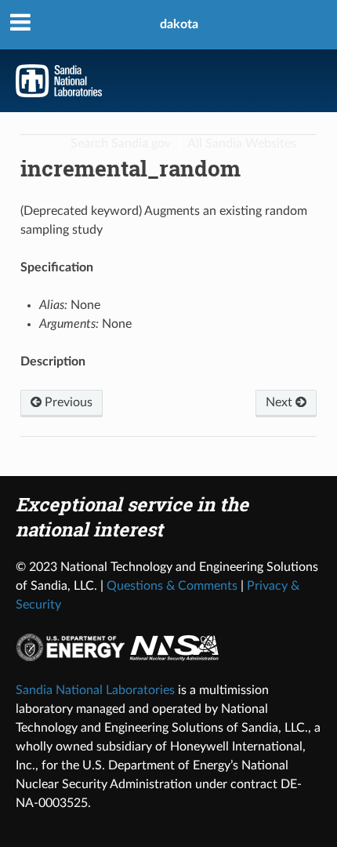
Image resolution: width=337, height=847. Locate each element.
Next (280, 402)
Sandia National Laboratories (95, 690)
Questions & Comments (172, 586)
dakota (179, 24)
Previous (67, 402)
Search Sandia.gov (121, 143)
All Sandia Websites (241, 143)
